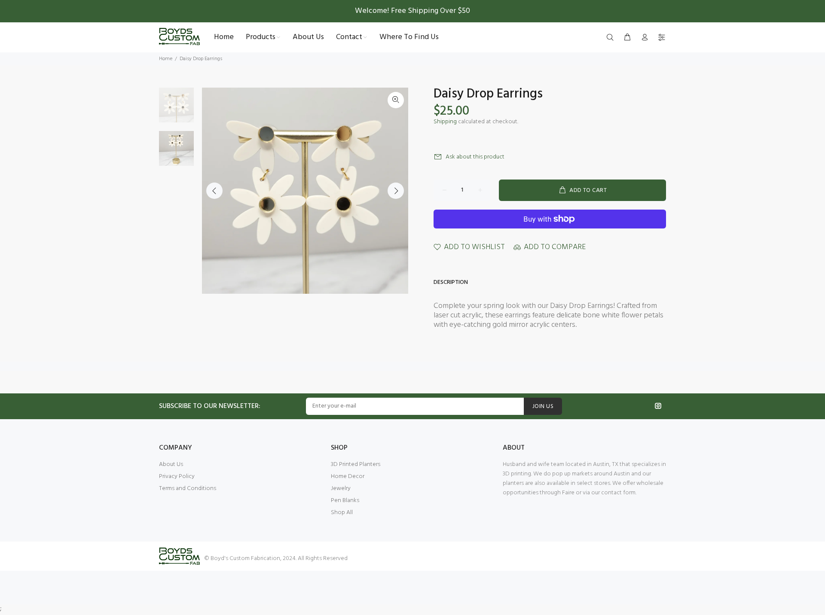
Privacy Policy (177, 476)
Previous (214, 191)
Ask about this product (475, 157)
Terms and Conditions (187, 488)
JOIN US (542, 406)
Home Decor (347, 476)
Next (396, 191)
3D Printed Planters (355, 464)
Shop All (342, 513)
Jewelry (341, 488)
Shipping (445, 122)
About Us (171, 464)
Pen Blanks (345, 500)
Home (165, 59)
